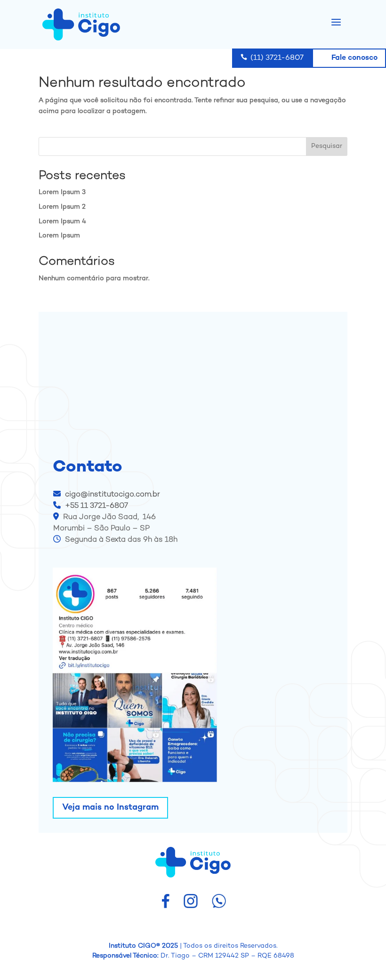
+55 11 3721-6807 (96, 506)
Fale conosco (349, 56)
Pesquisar (326, 146)
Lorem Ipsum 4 (62, 221)
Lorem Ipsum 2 (62, 207)
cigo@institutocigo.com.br (111, 495)
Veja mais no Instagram (110, 807)
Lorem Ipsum (59, 235)
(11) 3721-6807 (272, 58)
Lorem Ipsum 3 (62, 192)
